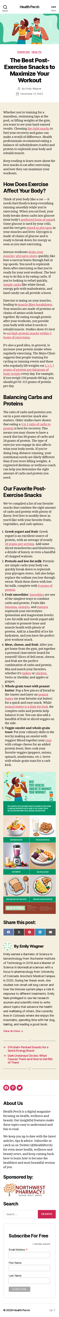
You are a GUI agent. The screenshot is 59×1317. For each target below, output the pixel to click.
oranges (24, 607)
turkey (26, 673)
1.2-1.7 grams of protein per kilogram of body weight (28, 370)
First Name (15, 1262)
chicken (41, 673)
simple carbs (12, 285)
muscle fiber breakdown (35, 305)
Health (37, 52)
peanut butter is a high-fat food (26, 707)
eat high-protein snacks (23, 333)
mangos (42, 607)
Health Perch (29, 7)
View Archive (13, 1031)
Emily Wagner (33, 88)
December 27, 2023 (31, 93)
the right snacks (38, 129)
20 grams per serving (19, 544)
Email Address (18, 1250)
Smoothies (37, 595)
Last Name (15, 1275)
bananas (11, 607)
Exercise (23, 52)
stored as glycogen (39, 228)
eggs (48, 740)
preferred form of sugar (37, 220)
